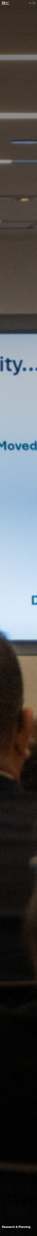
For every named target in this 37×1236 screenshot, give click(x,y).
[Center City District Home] (5, 3)
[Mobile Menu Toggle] (34, 3)
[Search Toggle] (30, 3)
